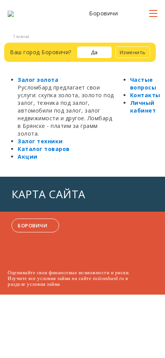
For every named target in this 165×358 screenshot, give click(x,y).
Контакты (145, 95)
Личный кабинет (143, 106)
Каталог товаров (44, 148)
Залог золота (38, 79)
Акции (28, 156)
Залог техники (40, 141)
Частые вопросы (143, 83)
